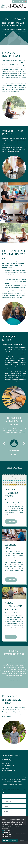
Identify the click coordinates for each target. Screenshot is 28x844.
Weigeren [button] (22, 840)
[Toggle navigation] (25, 7)
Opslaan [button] (14, 840)
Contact (11, 826)
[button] (3, 830)
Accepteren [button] (6, 840)
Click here (4, 784)
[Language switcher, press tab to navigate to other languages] (25, 1)
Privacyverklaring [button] (6, 828)
